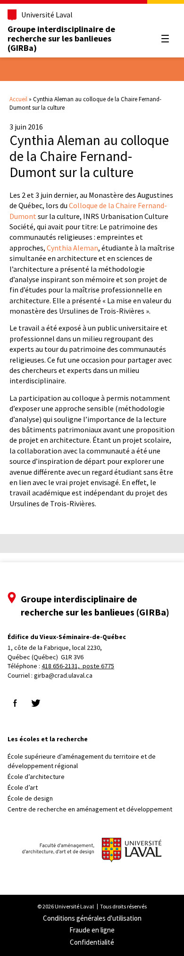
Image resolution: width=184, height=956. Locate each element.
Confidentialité (92, 942)
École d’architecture (36, 776)
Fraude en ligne (92, 929)
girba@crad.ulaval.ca (63, 675)
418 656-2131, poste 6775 (78, 666)
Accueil (18, 99)
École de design (30, 798)
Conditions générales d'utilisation (92, 918)
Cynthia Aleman (72, 247)
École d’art (23, 787)
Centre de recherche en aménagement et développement (90, 809)
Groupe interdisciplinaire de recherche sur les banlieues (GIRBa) (61, 38)
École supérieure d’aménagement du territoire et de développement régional (82, 761)
